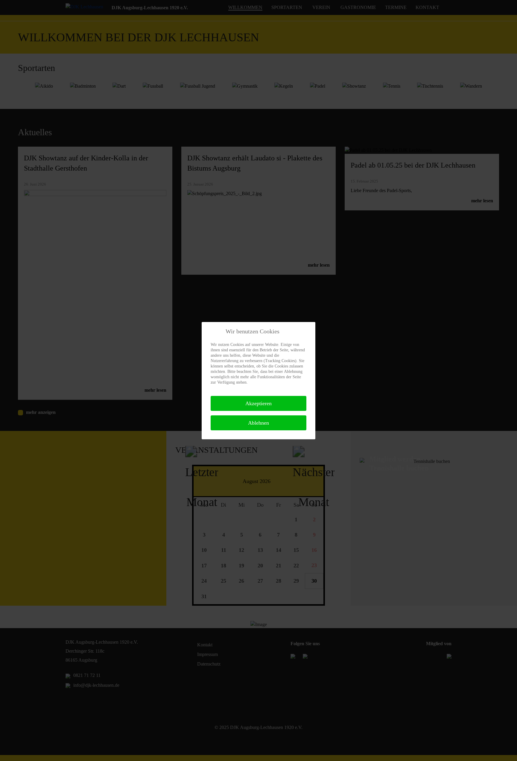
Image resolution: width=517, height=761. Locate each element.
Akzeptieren (258, 403)
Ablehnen (258, 423)
